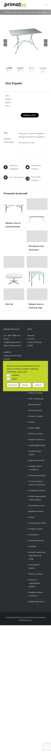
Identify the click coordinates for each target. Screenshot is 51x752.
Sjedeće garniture (36, 601)
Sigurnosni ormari (36, 460)
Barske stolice (35, 404)
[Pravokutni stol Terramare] (37, 220)
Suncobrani (34, 535)
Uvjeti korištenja (34, 342)
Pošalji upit (29, 115)
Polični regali (34, 428)
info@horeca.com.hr (12, 342)
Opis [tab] (6, 133)
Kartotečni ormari (36, 505)
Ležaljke (32, 546)
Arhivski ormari (35, 410)
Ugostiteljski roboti (37, 445)
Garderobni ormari (37, 490)
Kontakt (30, 335)
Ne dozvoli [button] (12, 385)
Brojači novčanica (36, 439)
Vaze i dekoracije (36, 399)
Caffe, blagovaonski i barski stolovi (37, 498)
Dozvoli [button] (38, 385)
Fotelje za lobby (36, 529)
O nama (31, 339)
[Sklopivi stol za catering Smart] (14, 208)
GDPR (30, 345)
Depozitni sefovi (36, 393)
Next (45, 43)
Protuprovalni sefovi (37, 523)
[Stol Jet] (14, 278)
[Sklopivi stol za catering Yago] (37, 278)
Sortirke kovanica (36, 540)
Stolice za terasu (36, 434)
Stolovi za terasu (36, 574)
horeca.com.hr (15, 345)
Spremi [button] (25, 385)
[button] (9, 375)
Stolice (32, 422)
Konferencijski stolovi (35, 453)
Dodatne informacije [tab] (9, 140)
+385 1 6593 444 (14, 335)
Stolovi (32, 517)
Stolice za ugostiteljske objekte (34, 583)
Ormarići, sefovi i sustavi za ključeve (37, 483)
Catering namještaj (37, 475)
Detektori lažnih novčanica (36, 594)
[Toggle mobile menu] (46, 5)
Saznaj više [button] (22, 372)
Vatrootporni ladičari (34, 566)
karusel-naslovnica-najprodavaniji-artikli (37, 555)
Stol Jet (9, 304)
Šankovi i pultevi (36, 416)
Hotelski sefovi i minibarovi (35, 468)
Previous (5, 43)
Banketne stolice (36, 511)
